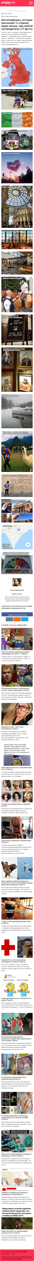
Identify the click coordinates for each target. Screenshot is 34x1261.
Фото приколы (22, 10)
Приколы (15, 10)
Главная (10, 10)
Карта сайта (5, 1254)
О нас (13, 1254)
